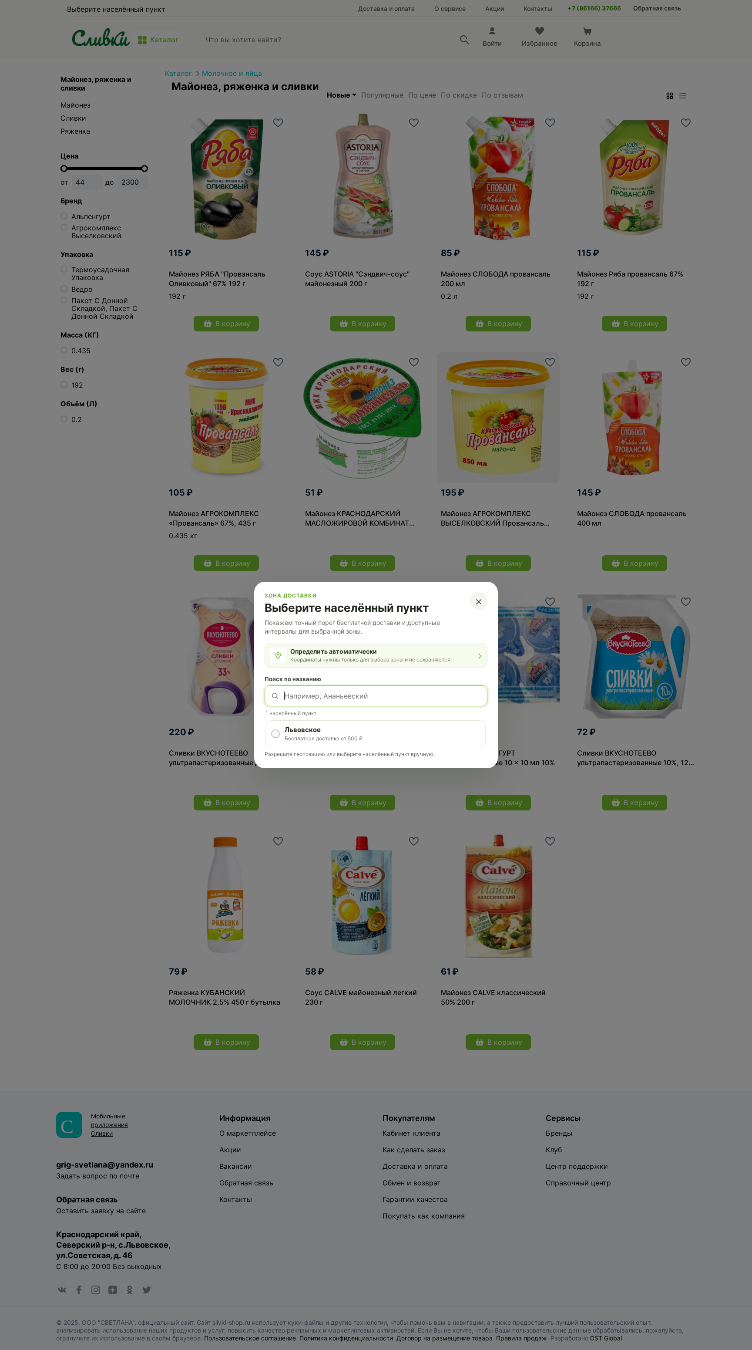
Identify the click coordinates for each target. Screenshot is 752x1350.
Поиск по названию (293, 678)
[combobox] (376, 695)
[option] (375, 733)
